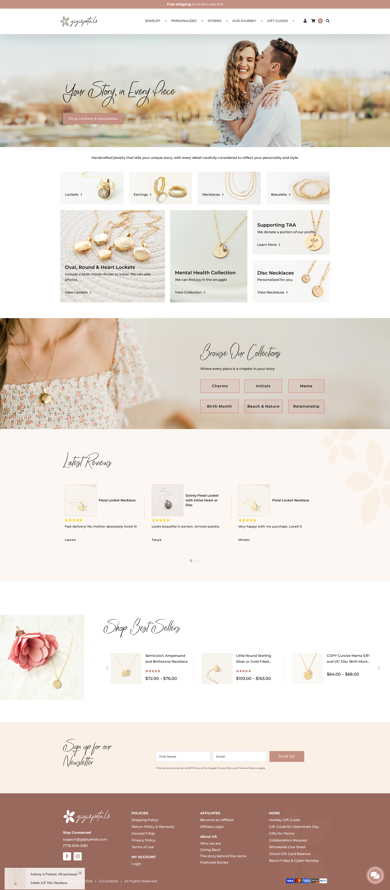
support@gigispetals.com (85, 839)
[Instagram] (78, 856)
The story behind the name (223, 856)
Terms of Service (248, 768)
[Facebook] (67, 856)
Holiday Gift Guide (284, 820)
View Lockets (76, 292)
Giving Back (210, 850)
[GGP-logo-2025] (79, 14)
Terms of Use (143, 847)
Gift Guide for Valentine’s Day (294, 826)
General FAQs (143, 833)
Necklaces (211, 194)
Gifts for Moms (281, 833)
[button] (107, 667)
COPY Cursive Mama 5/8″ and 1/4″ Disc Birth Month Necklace (348, 661)
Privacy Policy (225, 768)
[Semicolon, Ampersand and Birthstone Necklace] (126, 655)
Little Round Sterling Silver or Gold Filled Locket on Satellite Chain (257, 661)
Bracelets (279, 194)
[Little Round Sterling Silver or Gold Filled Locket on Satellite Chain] (216, 655)
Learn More (267, 244)
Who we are (210, 843)
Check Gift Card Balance (290, 854)
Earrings (141, 194)
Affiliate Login (212, 826)
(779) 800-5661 (75, 845)
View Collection (188, 292)
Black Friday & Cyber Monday (294, 860)
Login (136, 864)
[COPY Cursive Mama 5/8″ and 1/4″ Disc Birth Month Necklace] (307, 655)
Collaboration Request (288, 840)
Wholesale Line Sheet (287, 847)
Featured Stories (214, 862)
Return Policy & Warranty (153, 826)
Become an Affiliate (217, 820)
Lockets (72, 194)
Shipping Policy (145, 820)
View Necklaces (270, 292)
